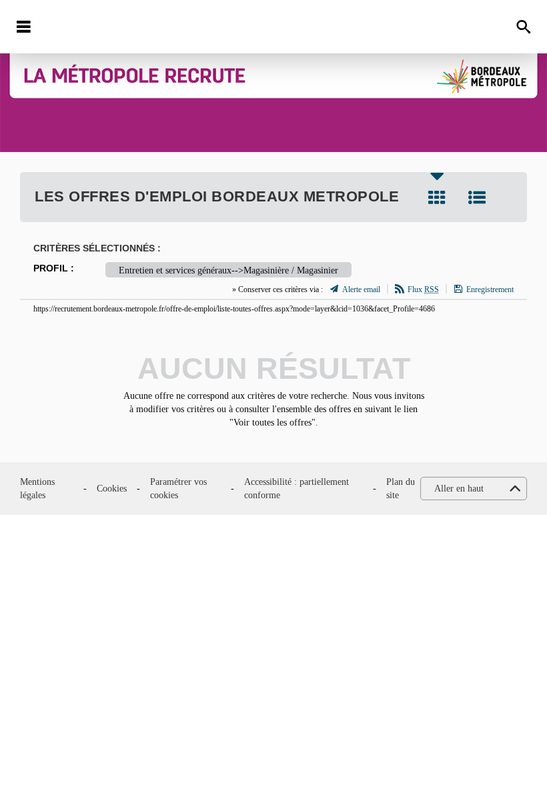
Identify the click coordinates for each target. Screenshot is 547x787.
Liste (477, 197)
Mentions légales (37, 488)
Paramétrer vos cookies (178, 488)
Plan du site (400, 488)
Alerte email (361, 289)
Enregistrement (490, 289)
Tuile (437, 197)
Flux (423, 289)
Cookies (112, 489)
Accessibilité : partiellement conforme (296, 488)
